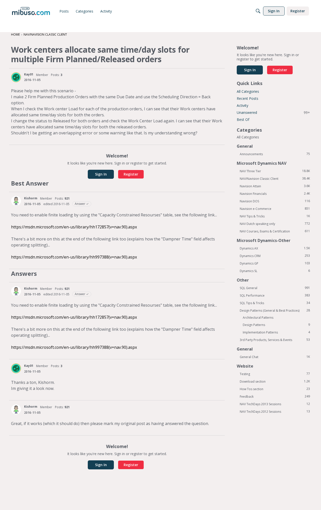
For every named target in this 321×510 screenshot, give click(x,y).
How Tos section (275, 389)
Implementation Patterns (276, 332)
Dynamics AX (275, 248)
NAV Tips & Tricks (275, 216)
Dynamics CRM (275, 255)
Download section (275, 381)
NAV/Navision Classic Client (275, 178)
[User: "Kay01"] (16, 77)
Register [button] (131, 174)
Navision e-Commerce (275, 208)
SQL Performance (275, 295)
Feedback (275, 396)
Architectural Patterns (258, 317)
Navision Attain (275, 186)
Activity (242, 105)
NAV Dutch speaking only (275, 223)
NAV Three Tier (275, 171)
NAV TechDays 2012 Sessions (275, 411)
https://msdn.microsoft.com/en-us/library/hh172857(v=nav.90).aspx (74, 227)
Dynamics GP (275, 263)
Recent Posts (247, 98)
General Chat (275, 357)
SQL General (275, 288)
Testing (275, 374)
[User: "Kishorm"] (16, 201)
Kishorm (30, 198)
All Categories (248, 91)
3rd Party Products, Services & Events (275, 339)
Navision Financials (275, 193)
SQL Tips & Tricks (275, 303)
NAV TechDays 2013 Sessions (275, 404)
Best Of (243, 119)
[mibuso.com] (31, 11)
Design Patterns (276, 324)
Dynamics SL (275, 271)
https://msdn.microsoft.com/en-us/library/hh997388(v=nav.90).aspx (74, 257)
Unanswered (273, 112)
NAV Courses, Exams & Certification (275, 231)
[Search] (258, 11)
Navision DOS (275, 201)
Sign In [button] (101, 174)
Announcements (275, 154)
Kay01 (28, 74)
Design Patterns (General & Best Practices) (275, 310)
